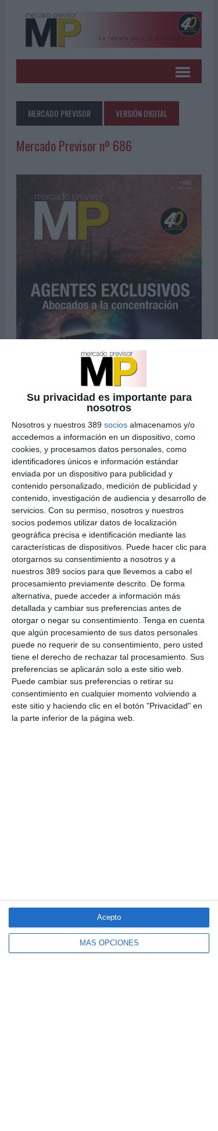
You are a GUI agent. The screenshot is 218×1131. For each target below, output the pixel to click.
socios (115, 425)
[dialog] (109, 735)
